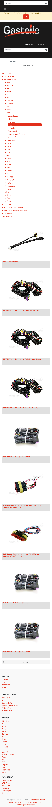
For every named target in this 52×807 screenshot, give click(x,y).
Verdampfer (12, 137)
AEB (8, 82)
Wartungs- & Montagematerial (15, 210)
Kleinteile (11, 128)
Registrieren (41, 44)
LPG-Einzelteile (10, 79)
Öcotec (8, 155)
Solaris (9, 171)
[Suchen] (46, 50)
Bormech (5, 734)
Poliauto (10, 161)
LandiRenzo (11, 140)
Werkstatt (5, 788)
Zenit (9, 201)
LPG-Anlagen (9, 76)
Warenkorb (6, 685)
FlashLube (6, 770)
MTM (9, 152)
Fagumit (5, 765)
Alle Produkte (7, 73)
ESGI (9, 98)
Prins (9, 165)
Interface (11, 122)
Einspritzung (13, 116)
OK (26, 16)
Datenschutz (7, 703)
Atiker (4, 726)
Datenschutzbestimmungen (31, 802)
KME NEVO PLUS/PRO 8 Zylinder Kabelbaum (21, 310)
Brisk (4, 739)
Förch (4, 772)
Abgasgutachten (8, 793)
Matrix (9, 149)
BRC (8, 88)
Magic (9, 146)
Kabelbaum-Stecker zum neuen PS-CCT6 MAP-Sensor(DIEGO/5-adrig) (22, 555)
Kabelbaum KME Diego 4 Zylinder (16, 652)
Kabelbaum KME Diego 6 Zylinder (16, 603)
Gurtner (10, 104)
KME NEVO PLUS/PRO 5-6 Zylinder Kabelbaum (22, 408)
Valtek (9, 189)
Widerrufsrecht (8, 708)
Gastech (10, 101)
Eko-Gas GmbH (8, 754)
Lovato (9, 143)
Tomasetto (11, 186)
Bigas (9, 91)
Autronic (10, 85)
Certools (5, 742)
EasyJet (5, 752)
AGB (3, 700)
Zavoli (9, 198)
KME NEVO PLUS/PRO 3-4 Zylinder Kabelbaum (22, 359)
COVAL (4, 744)
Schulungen (6, 791)
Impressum (6, 698)
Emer (7, 94)
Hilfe (3, 682)
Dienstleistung (9, 213)
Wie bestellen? (7, 711)
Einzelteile (6, 785)
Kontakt (5, 679)
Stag (9, 174)
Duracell (5, 749)
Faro (3, 767)
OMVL (9, 158)
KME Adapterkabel (10, 262)
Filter (10, 119)
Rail (8, 168)
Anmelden (29, 44)
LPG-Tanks (8, 204)
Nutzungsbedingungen (26, 805)
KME (9, 113)
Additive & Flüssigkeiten (13, 207)
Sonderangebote (8, 216)
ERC (3, 759)
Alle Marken (6, 721)
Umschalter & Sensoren (17, 134)
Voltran (8, 195)
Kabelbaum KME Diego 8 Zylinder (16, 457)
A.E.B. (4, 724)
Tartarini (10, 183)
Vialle (7, 192)
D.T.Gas (5, 747)
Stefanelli (10, 180)
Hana (7, 107)
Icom (9, 110)
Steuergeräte (13, 131)
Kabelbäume (13, 125)
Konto (4, 687)
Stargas (10, 177)
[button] (26, 65)
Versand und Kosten (10, 705)
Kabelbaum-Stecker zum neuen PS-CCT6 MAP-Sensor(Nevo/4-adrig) (22, 506)
